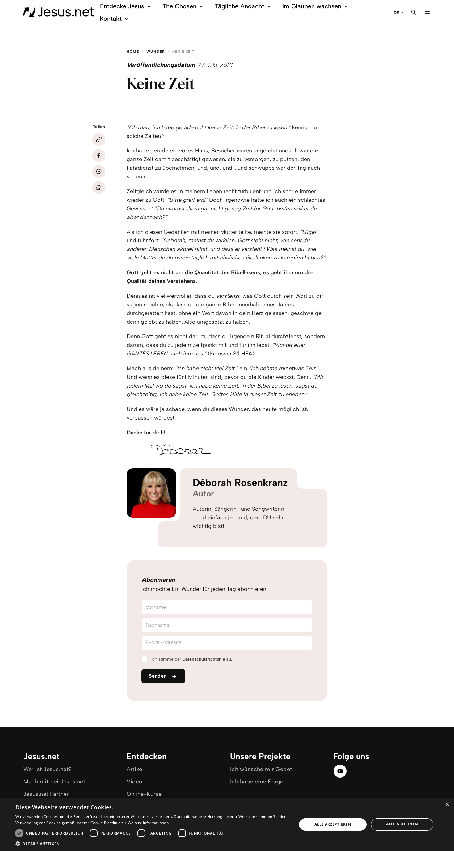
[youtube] (340, 771)
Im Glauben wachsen (311, 6)
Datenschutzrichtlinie (204, 659)
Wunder (155, 51)
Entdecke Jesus (122, 6)
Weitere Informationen (148, 822)
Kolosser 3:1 (225, 353)
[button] (151, 843)
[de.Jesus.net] (58, 12)
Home (133, 51)
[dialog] (227, 824)
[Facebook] (98, 155)
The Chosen (179, 6)
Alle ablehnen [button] (402, 824)
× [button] (447, 804)
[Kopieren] (98, 139)
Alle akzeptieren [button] (332, 824)
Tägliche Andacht (239, 6)
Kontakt (111, 18)
